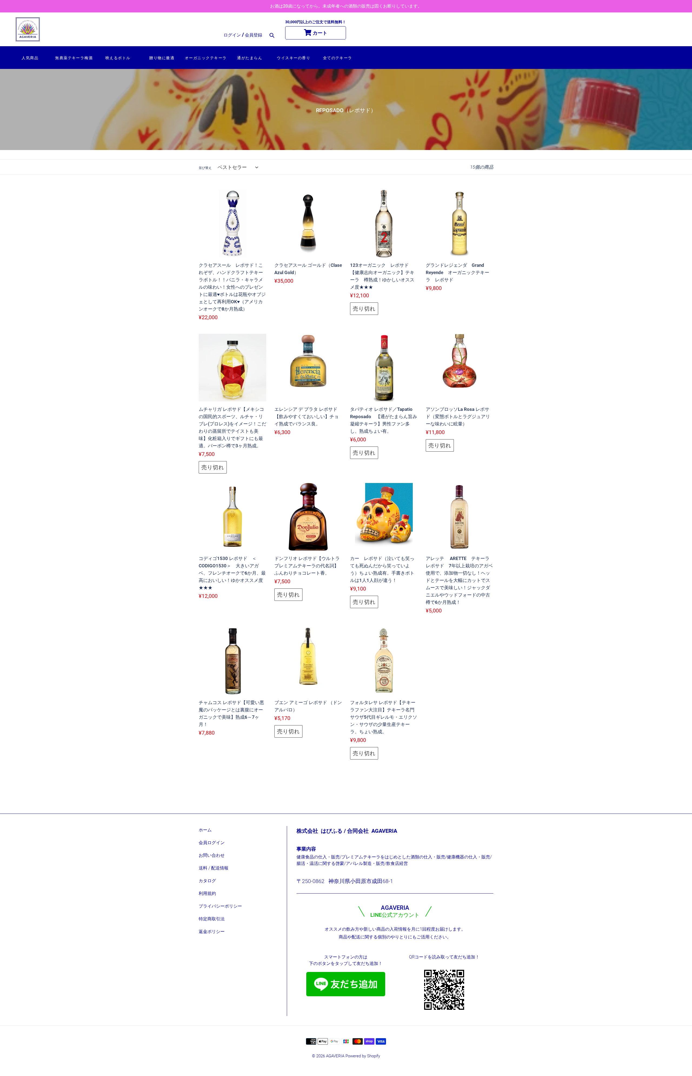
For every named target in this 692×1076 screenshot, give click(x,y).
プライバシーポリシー (220, 906)
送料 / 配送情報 (213, 868)
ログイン (233, 35)
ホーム (205, 829)
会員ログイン (212, 842)
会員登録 (253, 35)
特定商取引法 (212, 918)
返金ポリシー (212, 931)
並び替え (205, 168)
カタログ (207, 880)
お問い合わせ (212, 855)
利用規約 (207, 893)
